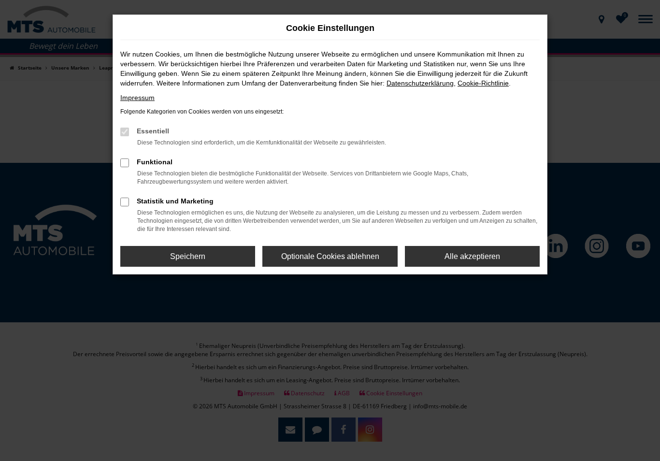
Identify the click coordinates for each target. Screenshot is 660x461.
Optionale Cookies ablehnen (330, 256)
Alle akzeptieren (472, 256)
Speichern (187, 256)
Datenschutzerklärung (420, 83)
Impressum (137, 97)
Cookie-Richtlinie (483, 83)
